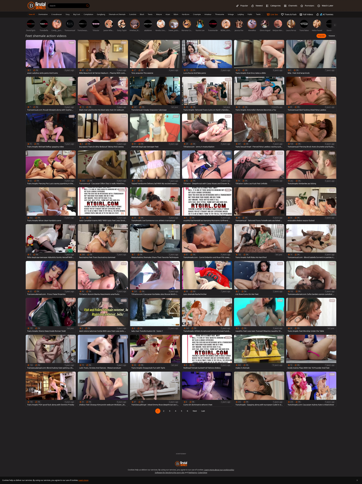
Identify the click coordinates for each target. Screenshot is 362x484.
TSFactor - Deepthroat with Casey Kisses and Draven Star (206, 183)
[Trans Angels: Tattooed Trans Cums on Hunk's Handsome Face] (207, 94)
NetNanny (192, 472)
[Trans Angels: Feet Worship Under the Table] (311, 315)
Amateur (207, 14)
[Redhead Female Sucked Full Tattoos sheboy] (207, 352)
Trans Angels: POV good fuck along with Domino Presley (50, 405)
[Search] (87, 5)
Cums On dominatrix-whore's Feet (197, 405)
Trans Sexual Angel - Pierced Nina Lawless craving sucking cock (259, 147)
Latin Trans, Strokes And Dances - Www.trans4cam (100, 368)
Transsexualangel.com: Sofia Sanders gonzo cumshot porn (311, 294)
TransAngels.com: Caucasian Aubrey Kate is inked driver (311, 405)
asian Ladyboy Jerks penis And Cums (42, 73)
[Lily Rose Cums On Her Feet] (259, 278)
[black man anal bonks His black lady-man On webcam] (103, 94)
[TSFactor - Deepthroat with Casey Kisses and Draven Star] (207, 167)
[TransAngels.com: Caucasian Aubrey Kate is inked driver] (311, 389)
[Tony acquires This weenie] (155, 57)
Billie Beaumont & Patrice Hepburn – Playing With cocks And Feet (102, 73)
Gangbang (101, 14)
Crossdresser (56, 14)
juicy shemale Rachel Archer (195, 294)
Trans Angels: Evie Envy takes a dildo (250, 73)
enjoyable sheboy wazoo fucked (301, 220)
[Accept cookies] (357, 480)
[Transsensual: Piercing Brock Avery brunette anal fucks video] (311, 131)
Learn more (83, 480)
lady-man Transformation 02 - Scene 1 (147, 331)
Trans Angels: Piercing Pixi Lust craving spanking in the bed (50, 183)
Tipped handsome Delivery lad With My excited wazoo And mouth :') (154, 183)
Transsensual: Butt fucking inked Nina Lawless (307, 110)
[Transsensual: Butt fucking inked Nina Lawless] (311, 94)
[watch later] (29, 43)
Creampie (197, 14)
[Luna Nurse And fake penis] (207, 57)
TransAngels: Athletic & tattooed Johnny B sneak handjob (206, 331)
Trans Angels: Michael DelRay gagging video (45, 147)
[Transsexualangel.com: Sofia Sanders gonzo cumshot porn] (311, 278)
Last (203, 411)
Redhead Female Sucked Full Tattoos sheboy (202, 368)
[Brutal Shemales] (36, 5)
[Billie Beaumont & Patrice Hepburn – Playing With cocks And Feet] (103, 57)
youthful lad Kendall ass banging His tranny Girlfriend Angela (206, 220)
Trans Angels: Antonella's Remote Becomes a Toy (255, 110)
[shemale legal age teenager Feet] (155, 131)
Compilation (88, 14)
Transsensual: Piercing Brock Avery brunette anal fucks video (311, 147)
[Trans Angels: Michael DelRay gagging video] (51, 131)
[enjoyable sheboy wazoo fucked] (311, 204)
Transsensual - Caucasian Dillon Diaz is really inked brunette (102, 183)
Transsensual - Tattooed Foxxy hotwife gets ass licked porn (258, 220)
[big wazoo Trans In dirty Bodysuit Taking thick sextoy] (103, 131)
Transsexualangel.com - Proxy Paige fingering (46, 294)
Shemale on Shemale (117, 14)
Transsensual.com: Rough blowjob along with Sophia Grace (50, 110)
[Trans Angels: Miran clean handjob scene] (51, 204)
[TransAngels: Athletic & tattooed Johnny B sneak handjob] (207, 315)
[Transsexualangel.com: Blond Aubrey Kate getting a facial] (51, 352)
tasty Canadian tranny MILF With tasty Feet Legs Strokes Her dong (102, 220)
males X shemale (242, 368)
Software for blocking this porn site (170, 472)
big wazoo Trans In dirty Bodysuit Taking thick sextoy (101, 147)
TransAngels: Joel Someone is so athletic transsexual (153, 220)
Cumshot (132, 14)
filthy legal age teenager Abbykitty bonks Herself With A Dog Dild (50, 257)
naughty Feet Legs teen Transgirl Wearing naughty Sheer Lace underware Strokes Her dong (259, 331)
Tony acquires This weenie (142, 73)
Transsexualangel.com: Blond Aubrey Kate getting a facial (50, 368)
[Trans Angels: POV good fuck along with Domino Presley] (51, 389)
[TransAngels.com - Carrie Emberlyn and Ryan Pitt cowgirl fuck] (207, 241)
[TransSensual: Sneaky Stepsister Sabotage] (155, 94)
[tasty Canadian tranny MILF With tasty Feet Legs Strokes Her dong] (103, 204)
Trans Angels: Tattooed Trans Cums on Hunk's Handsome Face (206, 110)
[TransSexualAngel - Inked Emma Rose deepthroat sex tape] (155, 389)
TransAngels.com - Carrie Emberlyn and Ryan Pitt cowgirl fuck (206, 257)
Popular (321, 35)
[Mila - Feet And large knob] (311, 57)
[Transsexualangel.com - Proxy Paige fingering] (51, 278)
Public (250, 14)
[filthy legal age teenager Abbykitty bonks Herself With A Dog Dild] (51, 241)
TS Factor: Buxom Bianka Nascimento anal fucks (99, 294)
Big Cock (76, 14)
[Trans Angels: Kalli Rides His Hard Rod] (259, 241)
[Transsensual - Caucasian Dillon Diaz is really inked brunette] (103, 167)
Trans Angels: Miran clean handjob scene (44, 220)
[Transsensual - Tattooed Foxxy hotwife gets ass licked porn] (259, 204)
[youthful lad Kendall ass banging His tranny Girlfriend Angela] (207, 204)
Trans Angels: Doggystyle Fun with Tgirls (148, 368)
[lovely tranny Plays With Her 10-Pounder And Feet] (311, 352)
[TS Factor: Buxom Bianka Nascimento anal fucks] (103, 278)
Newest (332, 35)
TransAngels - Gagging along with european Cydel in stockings (258, 405)
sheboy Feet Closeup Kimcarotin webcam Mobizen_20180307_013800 (102, 405)
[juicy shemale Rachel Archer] (207, 278)
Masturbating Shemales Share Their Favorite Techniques (155, 257)
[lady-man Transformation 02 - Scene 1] (155, 315)
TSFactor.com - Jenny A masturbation (198, 147)
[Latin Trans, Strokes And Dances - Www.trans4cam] (103, 352)
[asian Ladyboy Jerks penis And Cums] (51, 57)
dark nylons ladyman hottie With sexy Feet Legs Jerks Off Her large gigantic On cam (102, 331)
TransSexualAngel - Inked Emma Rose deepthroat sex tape (154, 405)
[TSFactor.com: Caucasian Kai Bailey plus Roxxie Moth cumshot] (155, 278)
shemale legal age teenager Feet (145, 147)
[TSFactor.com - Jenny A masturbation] (207, 131)
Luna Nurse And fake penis (194, 73)
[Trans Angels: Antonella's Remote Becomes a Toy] (259, 94)
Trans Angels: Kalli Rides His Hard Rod (251, 257)
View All (32, 14)
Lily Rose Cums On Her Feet (246, 294)
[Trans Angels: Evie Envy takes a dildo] (259, 57)
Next (195, 411)
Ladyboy (240, 14)
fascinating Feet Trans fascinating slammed (97, 257)
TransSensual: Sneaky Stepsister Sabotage (149, 110)
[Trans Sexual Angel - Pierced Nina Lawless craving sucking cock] (259, 131)
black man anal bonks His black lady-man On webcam (101, 110)
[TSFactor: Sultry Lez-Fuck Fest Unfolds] (259, 167)
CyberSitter (202, 472)
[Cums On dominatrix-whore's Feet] (207, 389)
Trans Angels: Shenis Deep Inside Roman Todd (46, 331)
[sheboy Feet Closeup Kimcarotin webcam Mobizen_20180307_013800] (103, 389)
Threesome (219, 14)
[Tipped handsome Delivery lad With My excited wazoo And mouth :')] (155, 167)
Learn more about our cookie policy (219, 469)
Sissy (68, 14)
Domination (43, 14)
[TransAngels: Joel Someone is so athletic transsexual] (155, 204)
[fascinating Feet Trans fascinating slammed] (103, 241)
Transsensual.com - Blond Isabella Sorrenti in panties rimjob (311, 257)
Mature (159, 14)
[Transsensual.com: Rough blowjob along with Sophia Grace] (51, 94)
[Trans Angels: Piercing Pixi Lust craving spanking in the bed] (51, 167)
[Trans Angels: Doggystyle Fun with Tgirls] (155, 352)
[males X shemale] (259, 352)
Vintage (231, 14)
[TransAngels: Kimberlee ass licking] (311, 167)
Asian (168, 14)
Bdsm (176, 14)
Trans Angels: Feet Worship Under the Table (306, 331)
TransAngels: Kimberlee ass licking (302, 183)
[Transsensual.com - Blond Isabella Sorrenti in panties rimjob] (311, 241)
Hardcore (185, 14)
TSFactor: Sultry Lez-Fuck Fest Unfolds (251, 183)
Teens (150, 14)
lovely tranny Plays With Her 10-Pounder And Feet (308, 368)
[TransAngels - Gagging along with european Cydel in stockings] (259, 389)
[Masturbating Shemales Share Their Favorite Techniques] (155, 241)
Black (142, 14)
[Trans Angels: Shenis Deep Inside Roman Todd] (51, 315)
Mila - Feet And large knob (299, 73)
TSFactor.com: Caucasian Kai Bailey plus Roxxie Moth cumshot (154, 294)
